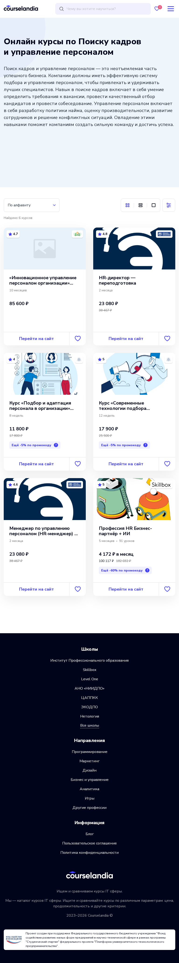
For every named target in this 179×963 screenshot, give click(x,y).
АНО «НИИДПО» (89, 688)
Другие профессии (89, 807)
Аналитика (89, 789)
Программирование (89, 751)
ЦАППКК (89, 697)
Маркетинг (89, 761)
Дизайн (89, 770)
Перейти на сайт (36, 338)
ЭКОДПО (89, 707)
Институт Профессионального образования (89, 660)
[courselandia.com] (21, 8)
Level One (89, 679)
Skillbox (89, 669)
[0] (157, 9)
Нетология (89, 716)
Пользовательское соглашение (89, 843)
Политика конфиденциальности (89, 852)
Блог (90, 834)
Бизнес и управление (90, 779)
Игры (89, 798)
